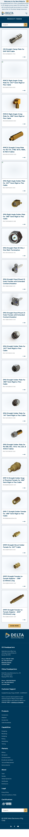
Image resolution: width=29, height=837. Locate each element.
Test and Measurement (8, 762)
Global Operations (7, 778)
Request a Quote (6, 662)
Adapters (4, 717)
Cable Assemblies (6, 722)
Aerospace (4, 755)
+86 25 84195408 (11, 680)
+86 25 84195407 (9, 682)
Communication (6, 757)
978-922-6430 (8, 660)
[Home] (8, 13)
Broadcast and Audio (7, 760)
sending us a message (17, 702)
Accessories (5, 720)
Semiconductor (6, 765)
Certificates (5, 781)
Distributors (5, 783)
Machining (4, 733)
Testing (4, 744)
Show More (14, 626)
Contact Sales (6, 664)
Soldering (4, 736)
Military (3, 752)
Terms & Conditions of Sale (9, 795)
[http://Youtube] (18, 826)
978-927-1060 (10, 659)
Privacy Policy (5, 792)
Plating (3, 738)
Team (3, 773)
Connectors (5, 715)
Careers (4, 776)
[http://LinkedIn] (11, 826)
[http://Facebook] (14, 826)
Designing (4, 731)
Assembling (5, 741)
